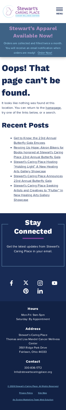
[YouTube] (54, 284)
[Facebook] (11, 284)
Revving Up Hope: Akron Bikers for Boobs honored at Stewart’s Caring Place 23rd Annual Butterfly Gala (39, 152)
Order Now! (45, 53)
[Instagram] (40, 284)
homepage (53, 108)
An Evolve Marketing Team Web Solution (33, 399)
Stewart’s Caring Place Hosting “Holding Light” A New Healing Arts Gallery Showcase (36, 166)
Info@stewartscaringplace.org (33, 372)
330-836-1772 (33, 368)
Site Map (42, 393)
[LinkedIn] (40, 292)
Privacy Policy (26, 393)
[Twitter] (26, 282)
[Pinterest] (26, 292)
